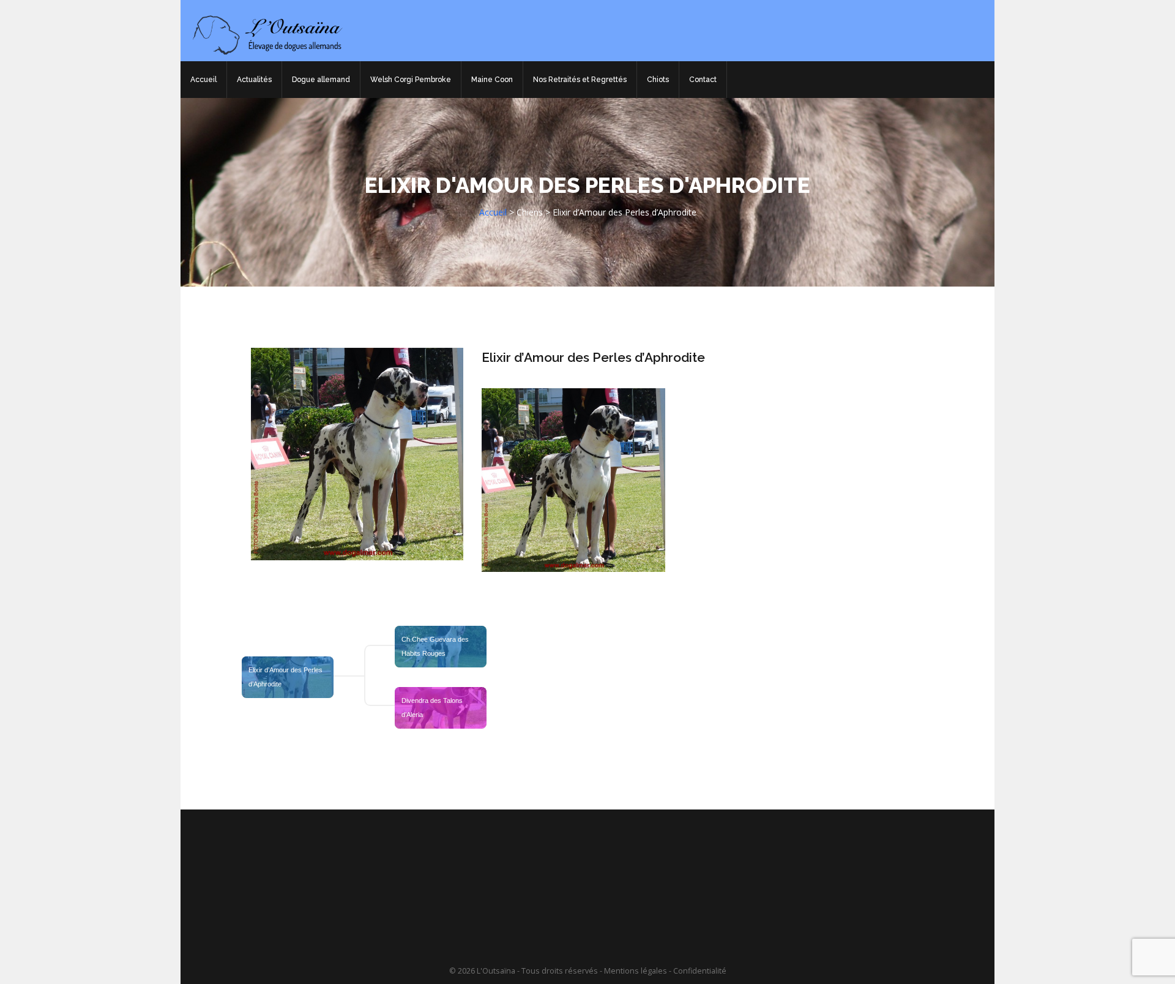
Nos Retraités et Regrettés (580, 79)
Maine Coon (492, 79)
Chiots (658, 79)
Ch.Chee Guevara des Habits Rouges (436, 646)
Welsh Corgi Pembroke (410, 79)
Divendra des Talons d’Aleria (432, 707)
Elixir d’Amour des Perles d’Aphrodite (593, 357)
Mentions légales (635, 971)
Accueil (203, 79)
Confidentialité (699, 971)
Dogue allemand (321, 79)
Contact (703, 79)
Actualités (254, 79)
